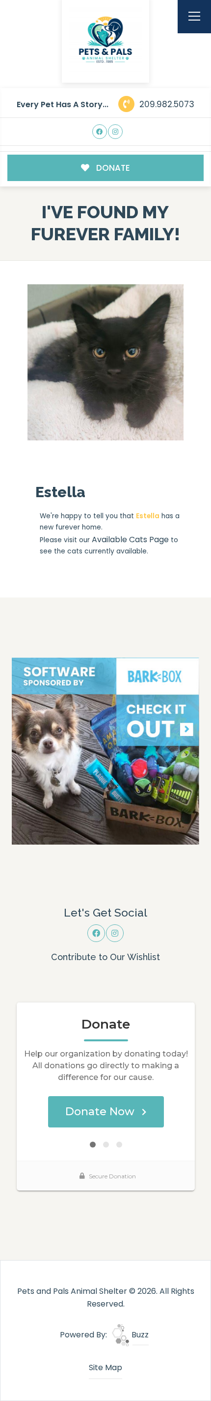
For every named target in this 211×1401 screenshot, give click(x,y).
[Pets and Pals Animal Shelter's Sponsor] (106, 750)
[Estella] (105, 362)
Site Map (105, 1367)
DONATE (112, 168)
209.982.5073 (165, 104)
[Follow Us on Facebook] (99, 131)
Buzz (139, 1334)
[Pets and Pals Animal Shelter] (105, 39)
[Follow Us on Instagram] (115, 131)
